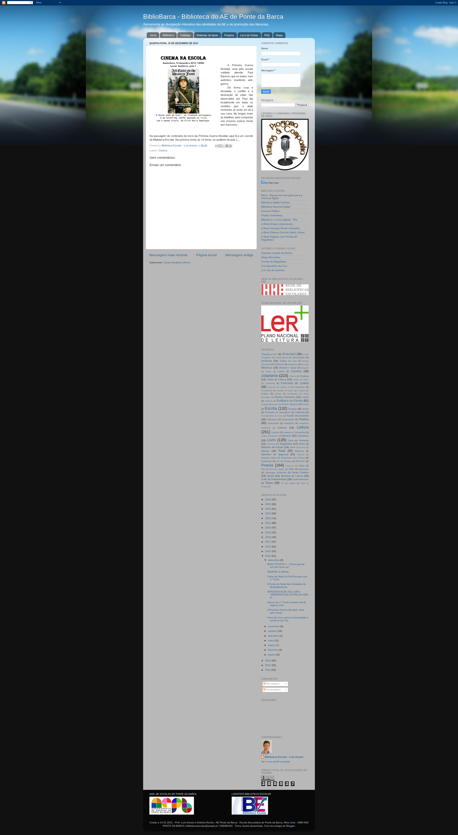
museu (302, 447)
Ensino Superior (290, 404)
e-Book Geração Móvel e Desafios (280, 228)
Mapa (279, 35)
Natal (282, 450)
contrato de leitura (285, 390)
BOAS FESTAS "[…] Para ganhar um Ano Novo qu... (286, 565)
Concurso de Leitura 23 (278, 387)
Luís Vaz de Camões (273, 270)
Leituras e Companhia (294, 432)
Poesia (267, 465)
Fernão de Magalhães (273, 261)
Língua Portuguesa (269, 436)
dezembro (274, 560)
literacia (286, 435)
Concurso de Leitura (295, 383)
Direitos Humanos (285, 397)
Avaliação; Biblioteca (297, 364)
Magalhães (286, 443)
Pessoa (287, 461)
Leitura (303, 427)
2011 (268, 670)
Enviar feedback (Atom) (177, 262)
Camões (296, 371)
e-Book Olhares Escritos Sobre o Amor (283, 232)
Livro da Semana (298, 440)
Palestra (300, 454)
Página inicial (206, 255)
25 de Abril (289, 354)
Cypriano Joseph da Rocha (276, 253)
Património (266, 461)
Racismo (290, 466)
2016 (268, 546)
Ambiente (266, 361)
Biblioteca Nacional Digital (275, 206)
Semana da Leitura (292, 476)
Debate (278, 394)
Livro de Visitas (249, 35)
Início (153, 35)
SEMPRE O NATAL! (278, 572)
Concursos (299, 387)
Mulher (293, 447)
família (305, 409)
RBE (263, 469)
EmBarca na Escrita (290, 400)
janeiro (272, 654)
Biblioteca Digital (287, 368)
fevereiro (273, 650)
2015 (268, 551)
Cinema (163, 150)
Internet (282, 427)
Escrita (271, 408)
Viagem (292, 483)
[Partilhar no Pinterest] (230, 146)
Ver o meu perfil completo (275, 761)
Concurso (270, 383)
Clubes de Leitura (301, 380)
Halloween (272, 419)
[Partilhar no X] (223, 146)
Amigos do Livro (288, 361)
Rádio (302, 466)
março (272, 645)
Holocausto (273, 423)
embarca (268, 401)
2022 (268, 518)
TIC (282, 483)
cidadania (269, 375)
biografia (305, 368)
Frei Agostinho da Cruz (274, 266)
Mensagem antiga (239, 255)
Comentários (273, 689)
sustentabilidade (301, 479)
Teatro (269, 482)
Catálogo (185, 35)
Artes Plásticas (277, 364)
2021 (268, 523)
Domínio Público (270, 211)
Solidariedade (278, 479)
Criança (301, 390)
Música (265, 451)
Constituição (266, 390)
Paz (278, 461)
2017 (268, 541)
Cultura (264, 394)
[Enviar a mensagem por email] (217, 146)
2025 (268, 504)
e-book (305, 397)
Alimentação (299, 357)
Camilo (280, 371)
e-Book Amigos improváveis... (278, 224)
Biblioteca (168, 35)
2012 (268, 665)
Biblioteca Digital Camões (275, 202)
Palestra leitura (268, 458)
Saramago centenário (276, 472)
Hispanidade (288, 419)
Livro (271, 440)
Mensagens (272, 683)
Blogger (290, 826)
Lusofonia (271, 444)
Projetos (229, 35)
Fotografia (300, 412)
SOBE (264, 479)
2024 (268, 509)
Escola (305, 404)
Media (302, 444)
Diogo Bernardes (270, 257)
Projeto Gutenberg (271, 215)
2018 (268, 537)
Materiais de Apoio (207, 35)
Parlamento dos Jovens (293, 458)
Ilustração (289, 423)
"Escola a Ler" (269, 354)
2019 (268, 532)
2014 (268, 556)
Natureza (299, 451)
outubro (272, 631)
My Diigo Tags (272, 183)
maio (271, 640)
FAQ (267, 35)
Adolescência (282, 358)
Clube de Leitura (276, 379)
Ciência (292, 376)
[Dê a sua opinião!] (220, 146)
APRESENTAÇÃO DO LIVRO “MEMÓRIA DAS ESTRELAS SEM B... (287, 594)
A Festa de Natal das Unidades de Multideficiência (286, 585)
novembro (274, 626)
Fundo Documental (298, 415)
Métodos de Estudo (272, 447)
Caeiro (268, 371)
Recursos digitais (276, 469)
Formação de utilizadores (278, 412)
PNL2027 (300, 461)
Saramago (303, 469)
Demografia (292, 394)
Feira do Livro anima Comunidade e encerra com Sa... (287, 619)
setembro (273, 636)
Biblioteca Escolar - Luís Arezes (284, 757)
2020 (268, 527)
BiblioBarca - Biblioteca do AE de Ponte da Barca (213, 16)
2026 (268, 499)
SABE (291, 469)
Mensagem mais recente (168, 255)
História (304, 419)
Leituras (275, 432)
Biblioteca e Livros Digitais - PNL (279, 219)
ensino (275, 404)
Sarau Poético (300, 472)
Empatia (264, 404)
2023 (268, 513)
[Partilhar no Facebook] (227, 146)
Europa (293, 409)
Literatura (303, 435)
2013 (268, 660)
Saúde (270, 476)
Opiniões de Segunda (274, 454)
